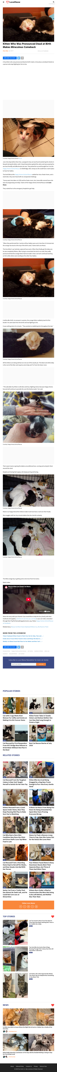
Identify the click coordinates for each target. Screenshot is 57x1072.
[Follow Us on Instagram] (28, 906)
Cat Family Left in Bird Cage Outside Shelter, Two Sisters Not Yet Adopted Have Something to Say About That (41, 975)
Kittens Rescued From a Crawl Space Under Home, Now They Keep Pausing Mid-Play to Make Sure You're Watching (14, 810)
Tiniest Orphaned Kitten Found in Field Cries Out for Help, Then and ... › (23, 636)
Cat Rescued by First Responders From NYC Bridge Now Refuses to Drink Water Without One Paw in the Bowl (15, 746)
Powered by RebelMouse (52, 3)
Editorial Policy (20, 1066)
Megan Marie (14, 1031)
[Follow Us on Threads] (36, 906)
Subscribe (41, 664)
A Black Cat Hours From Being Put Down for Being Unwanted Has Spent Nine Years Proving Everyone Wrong (41, 810)
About (12, 1066)
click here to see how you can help (26, 619)
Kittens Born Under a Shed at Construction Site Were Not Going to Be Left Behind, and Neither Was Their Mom (41, 893)
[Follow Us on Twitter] (24, 906)
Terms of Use (43, 1066)
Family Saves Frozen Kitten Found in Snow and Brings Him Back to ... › (22, 639)
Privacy (36, 1066)
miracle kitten (6, 651)
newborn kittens (38, 651)
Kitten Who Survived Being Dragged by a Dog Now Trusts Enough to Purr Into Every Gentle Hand (41, 783)
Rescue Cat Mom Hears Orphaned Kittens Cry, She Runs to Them (29, 627)
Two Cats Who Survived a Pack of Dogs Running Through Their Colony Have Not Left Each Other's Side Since (41, 948)
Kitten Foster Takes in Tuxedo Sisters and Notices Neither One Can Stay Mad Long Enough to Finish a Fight (40, 719)
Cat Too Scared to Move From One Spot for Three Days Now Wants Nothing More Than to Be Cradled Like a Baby (41, 922)
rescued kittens (13, 654)
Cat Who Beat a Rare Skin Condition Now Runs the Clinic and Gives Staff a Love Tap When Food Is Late (15, 838)
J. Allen (9, 1031)
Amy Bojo (5, 51)
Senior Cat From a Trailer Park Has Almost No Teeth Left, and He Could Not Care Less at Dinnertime (15, 893)
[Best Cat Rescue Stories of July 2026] (41, 733)
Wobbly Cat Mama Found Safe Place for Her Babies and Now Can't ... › (22, 642)
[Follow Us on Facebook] (20, 906)
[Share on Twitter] (18, 58)
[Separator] (22, 58)
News (4, 713)
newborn (5, 654)
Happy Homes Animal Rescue (11, 168)
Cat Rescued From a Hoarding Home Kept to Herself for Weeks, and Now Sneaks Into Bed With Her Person (15, 866)
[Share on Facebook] (10, 58)
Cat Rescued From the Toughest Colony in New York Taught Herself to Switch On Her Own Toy (15, 782)
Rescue (20, 158)
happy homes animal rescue (19, 651)
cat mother (21, 654)
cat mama (30, 651)
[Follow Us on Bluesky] (32, 906)
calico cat (46, 651)
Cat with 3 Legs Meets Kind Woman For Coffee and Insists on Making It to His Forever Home (15, 718)
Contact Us (29, 1066)
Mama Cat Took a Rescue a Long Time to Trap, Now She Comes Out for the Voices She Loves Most (41, 837)
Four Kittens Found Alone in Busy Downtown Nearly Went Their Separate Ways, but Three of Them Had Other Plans (41, 866)
